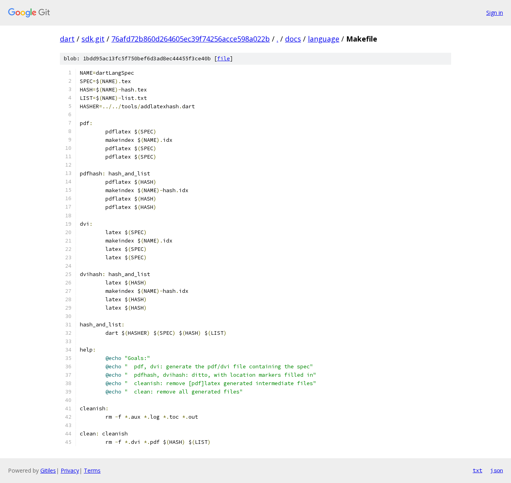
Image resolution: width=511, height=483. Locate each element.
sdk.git (93, 39)
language (323, 39)
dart (67, 39)
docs (293, 39)
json (496, 470)
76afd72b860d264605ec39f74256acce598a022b (190, 39)
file (223, 58)
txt (477, 470)
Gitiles (48, 470)
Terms (92, 470)
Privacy (70, 470)
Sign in (494, 12)
